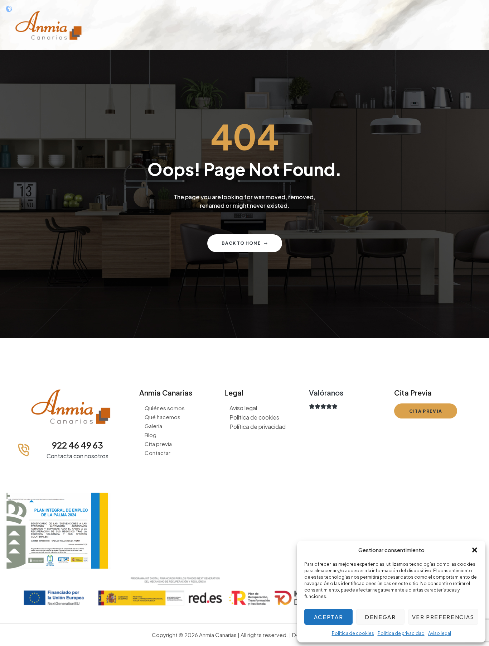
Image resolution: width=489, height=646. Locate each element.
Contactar (157, 452)
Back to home (241, 243)
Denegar (380, 616)
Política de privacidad (401, 633)
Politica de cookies (353, 633)
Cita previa (158, 443)
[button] (474, 550)
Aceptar (328, 616)
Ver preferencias (443, 616)
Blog (150, 434)
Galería (153, 425)
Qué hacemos (162, 416)
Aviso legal (439, 633)
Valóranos (326, 392)
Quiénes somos (165, 408)
